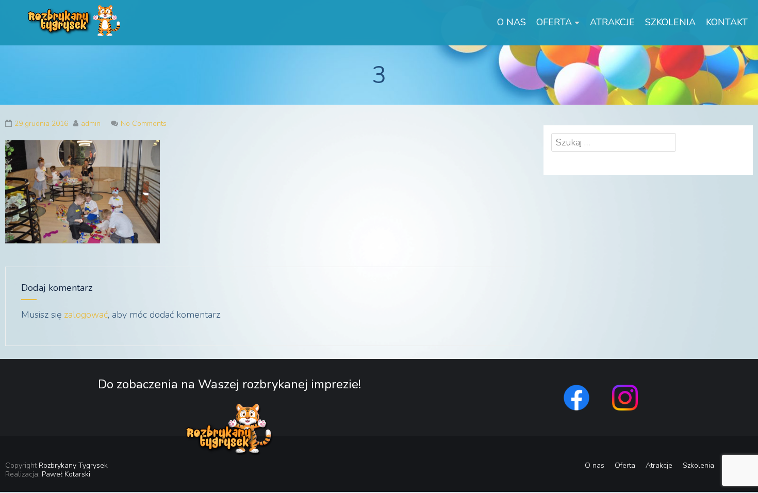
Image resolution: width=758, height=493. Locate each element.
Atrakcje (612, 22)
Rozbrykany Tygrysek (73, 465)
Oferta (554, 22)
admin (91, 123)
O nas (511, 22)
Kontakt (727, 22)
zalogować (86, 314)
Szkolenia (670, 22)
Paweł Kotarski (66, 474)
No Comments (144, 123)
